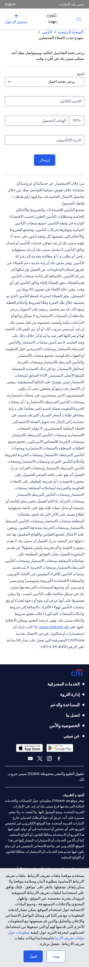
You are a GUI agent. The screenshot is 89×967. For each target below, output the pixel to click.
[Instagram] (49, 758)
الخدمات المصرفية (63, 683)
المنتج (80, 74)
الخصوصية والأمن (64, 725)
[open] (78, 19)
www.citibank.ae (54, 627)
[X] (40, 758)
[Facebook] (59, 758)
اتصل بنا (73, 715)
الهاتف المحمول (54, 120)
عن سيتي (72, 735)
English (10, 4)
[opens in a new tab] (60, 748)
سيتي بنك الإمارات (71, 4)
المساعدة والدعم (65, 704)
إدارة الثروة (70, 694)
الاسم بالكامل (70, 101)
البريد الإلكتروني (68, 140)
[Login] (16, 16)
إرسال (45, 160)
